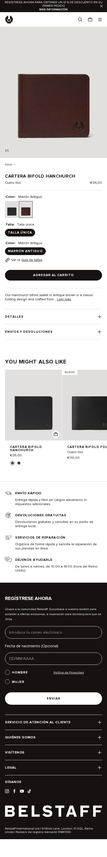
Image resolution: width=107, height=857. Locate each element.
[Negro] (12, 209)
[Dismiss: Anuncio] (101, 6)
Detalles (14, 317)
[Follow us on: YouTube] (22, 791)
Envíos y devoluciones (29, 332)
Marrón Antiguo (25, 251)
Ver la (26, 260)
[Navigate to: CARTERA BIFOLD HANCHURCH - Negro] (33, 405)
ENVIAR (53, 699)
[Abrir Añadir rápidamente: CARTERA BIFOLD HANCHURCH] (12, 463)
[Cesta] (90, 19)
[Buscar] (80, 19)
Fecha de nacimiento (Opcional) (31, 646)
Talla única (20, 232)
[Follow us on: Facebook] (14, 791)
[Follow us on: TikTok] (29, 791)
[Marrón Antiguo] (26, 209)
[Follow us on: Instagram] (7, 791)
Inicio (8, 164)
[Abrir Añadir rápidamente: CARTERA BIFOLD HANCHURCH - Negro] (55, 434)
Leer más (64, 299)
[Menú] (100, 19)
